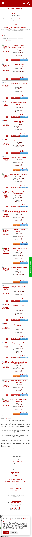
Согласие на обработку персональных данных (15, 481)
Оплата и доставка (15, 471)
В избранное (24, 60)
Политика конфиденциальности (15, 479)
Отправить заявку (4, 536)
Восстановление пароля (15, 488)
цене (10, 38)
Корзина (14, 13)
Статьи (15, 477)
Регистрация (15, 486)
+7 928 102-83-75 (16, 8)
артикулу (20, 38)
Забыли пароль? (16, 24)
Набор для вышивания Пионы (19, 140)
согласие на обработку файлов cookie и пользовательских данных (15, 520)
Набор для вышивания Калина (18, 157)
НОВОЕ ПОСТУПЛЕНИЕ (17, 455)
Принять (6, 532)
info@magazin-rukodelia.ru (24, 18)
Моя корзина (15, 490)
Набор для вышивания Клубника (18, 174)
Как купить (15, 475)
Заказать (16, 170)
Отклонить (13, 532)
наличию (15, 38)
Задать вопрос (15, 473)
